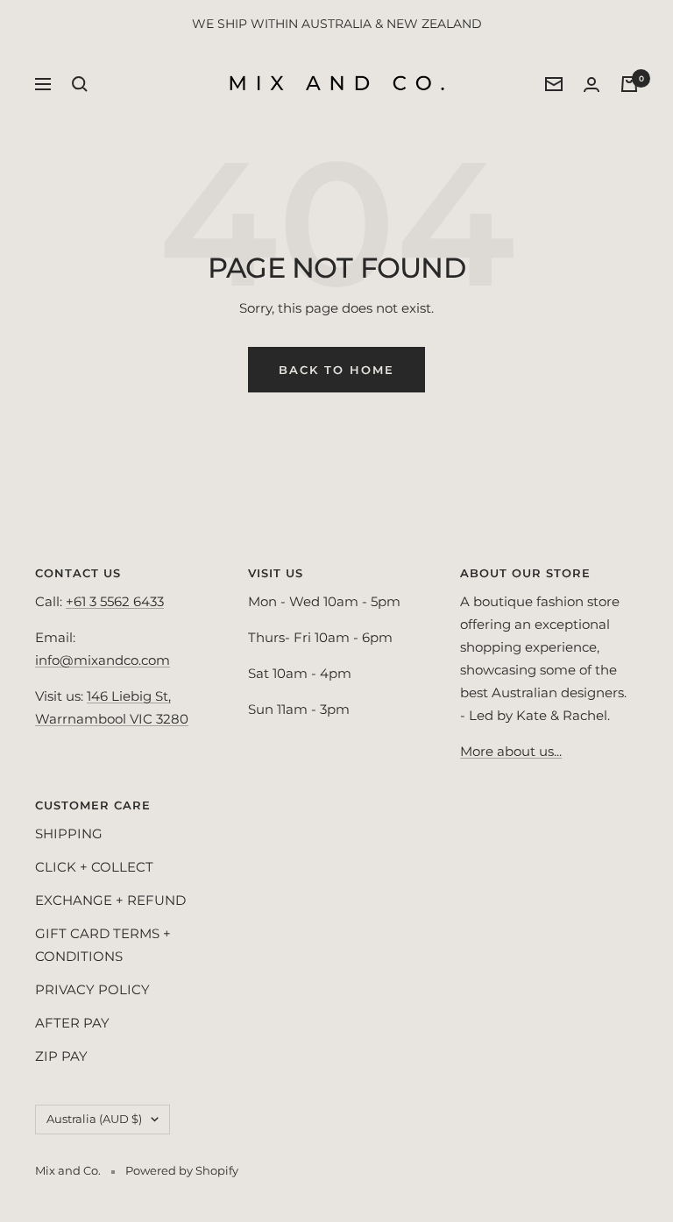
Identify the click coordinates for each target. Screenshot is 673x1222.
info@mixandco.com (102, 660)
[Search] (80, 84)
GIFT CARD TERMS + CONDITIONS (103, 944)
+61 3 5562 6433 (115, 601)
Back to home (336, 370)
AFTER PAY (72, 1022)
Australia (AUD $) (94, 1119)
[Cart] (629, 84)
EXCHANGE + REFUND (110, 900)
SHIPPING (69, 833)
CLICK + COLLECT (94, 866)
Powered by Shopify (181, 1170)
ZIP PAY (61, 1056)
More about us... (511, 751)
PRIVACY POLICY (92, 989)
